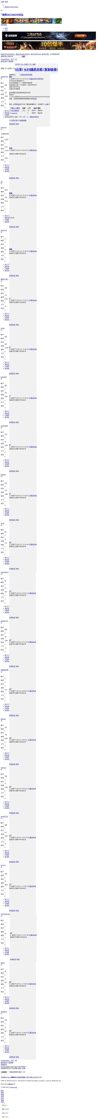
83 (5, 532)
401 (6, 385)
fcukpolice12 (5, 572)
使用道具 (12, 124)
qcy (2, 181)
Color (4, 1066)
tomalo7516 (4, 76)
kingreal (3, 474)
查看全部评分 (34, 117)
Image (8, 1066)
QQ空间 (6, 1117)
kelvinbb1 (4, 377)
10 (8, 59)
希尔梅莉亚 (15, 110)
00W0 (2, 963)
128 (6, 1020)
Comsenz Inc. (13, 1087)
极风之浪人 (4, 279)
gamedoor (4, 1011)
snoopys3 (14, 113)
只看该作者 (33, 79)
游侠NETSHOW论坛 (11, 7)
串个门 (7, 111)
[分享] (19, 69)
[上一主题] (23, 64)
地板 (10, 249)
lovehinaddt (4, 426)
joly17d (3, 865)
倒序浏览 (40, 79)
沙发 (10, 148)
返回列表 (4, 61)
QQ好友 (6, 1113)
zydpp (2, 328)
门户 (6, 30)
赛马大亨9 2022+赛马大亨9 (40, 54)
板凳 (10, 193)
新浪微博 (6, 1109)
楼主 (10, 77)
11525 (6, 139)
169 (6, 873)
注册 (2, 1)
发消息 (7, 117)
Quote (15, 1066)
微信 (5, 1105)
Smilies (23, 1066)
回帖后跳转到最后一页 (17, 1072)
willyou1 (3, 767)
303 (6, 288)
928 (6, 336)
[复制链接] (50, 69)
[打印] (17, 64)
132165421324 (5, 914)
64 (5, 971)
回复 (35, 99)
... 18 (10, 59)
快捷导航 (4, 25)
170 (6, 434)
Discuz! (10, 1084)
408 (6, 85)
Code (19, 1066)
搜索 (2, 56)
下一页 (14, 59)
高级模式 (4, 1064)
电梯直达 (12, 75)
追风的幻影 (4, 670)
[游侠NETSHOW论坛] (12, 14)
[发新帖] (10, 61)
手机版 (3, 1077)
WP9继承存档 (33, 69)
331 (6, 483)
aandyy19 (4, 230)
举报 (17, 124)
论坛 (6, 28)
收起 (35, 108)
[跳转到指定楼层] (26, 75)
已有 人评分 (15, 108)
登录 (6, 1)
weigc (2, 523)
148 (6, 776)
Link (11, 1066)
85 (5, 580)
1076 (6, 190)
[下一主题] (32, 64)
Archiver (8, 1077)
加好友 (7, 113)
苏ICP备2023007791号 (34, 1077)
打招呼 (7, 115)
